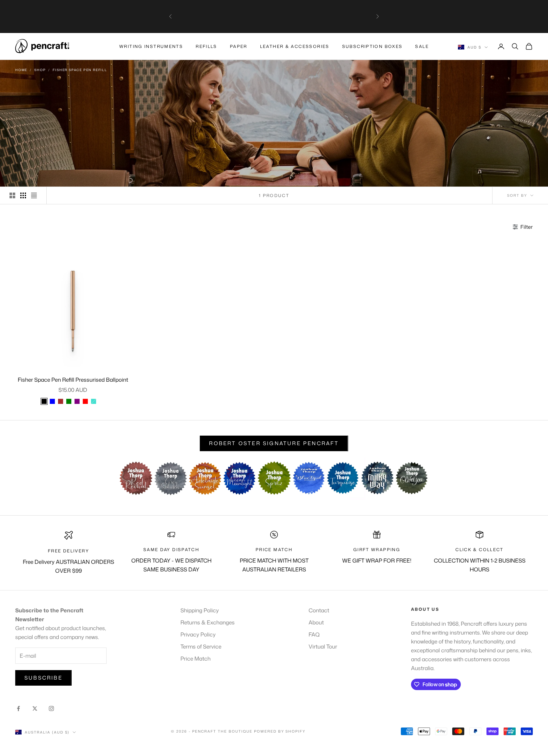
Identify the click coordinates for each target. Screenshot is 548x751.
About (316, 622)
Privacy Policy (198, 634)
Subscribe (43, 677)
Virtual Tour (323, 646)
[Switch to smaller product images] (23, 195)
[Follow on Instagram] (51, 708)
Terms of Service (200, 646)
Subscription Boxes (372, 46)
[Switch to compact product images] (34, 195)
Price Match (195, 658)
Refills (206, 46)
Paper (238, 46)
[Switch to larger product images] (12, 195)
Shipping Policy (199, 610)
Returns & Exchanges (207, 622)
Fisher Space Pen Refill (80, 70)
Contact (319, 610)
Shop (40, 70)
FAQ (314, 634)
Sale (422, 46)
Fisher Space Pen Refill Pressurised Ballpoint (73, 379)
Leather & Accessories (294, 46)
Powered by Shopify (280, 731)
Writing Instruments (151, 46)
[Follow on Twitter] (35, 708)
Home (21, 70)
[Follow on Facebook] (18, 708)
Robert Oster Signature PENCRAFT (274, 443)
